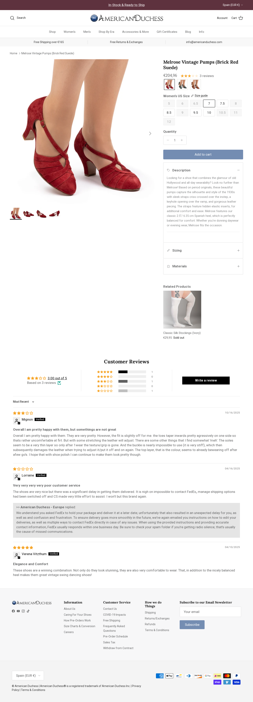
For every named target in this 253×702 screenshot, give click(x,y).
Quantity (169, 131)
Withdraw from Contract (118, 648)
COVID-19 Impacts (114, 614)
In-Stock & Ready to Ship (126, 5)
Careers (69, 632)
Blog (188, 32)
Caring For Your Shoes (78, 614)
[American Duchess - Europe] (126, 18)
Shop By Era (106, 32)
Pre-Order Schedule (115, 636)
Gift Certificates (167, 32)
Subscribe (192, 625)
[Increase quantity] (182, 140)
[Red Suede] (169, 85)
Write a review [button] (206, 380)
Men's (87, 32)
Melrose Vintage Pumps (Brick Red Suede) (47, 53)
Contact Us (110, 608)
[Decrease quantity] (167, 140)
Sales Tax (109, 642)
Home (13, 53)
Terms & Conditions (157, 630)
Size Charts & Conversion (79, 626)
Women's (70, 32)
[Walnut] (195, 85)
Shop (52, 32)
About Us (69, 608)
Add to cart (203, 154)
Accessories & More (135, 32)
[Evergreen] (182, 85)
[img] (23, 413)
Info (201, 32)
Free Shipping (111, 620)
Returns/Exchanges (157, 618)
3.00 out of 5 (57, 378)
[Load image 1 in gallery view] (82, 131)
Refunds (150, 624)
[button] (105, 371)
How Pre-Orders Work (77, 620)
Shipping (150, 612)
